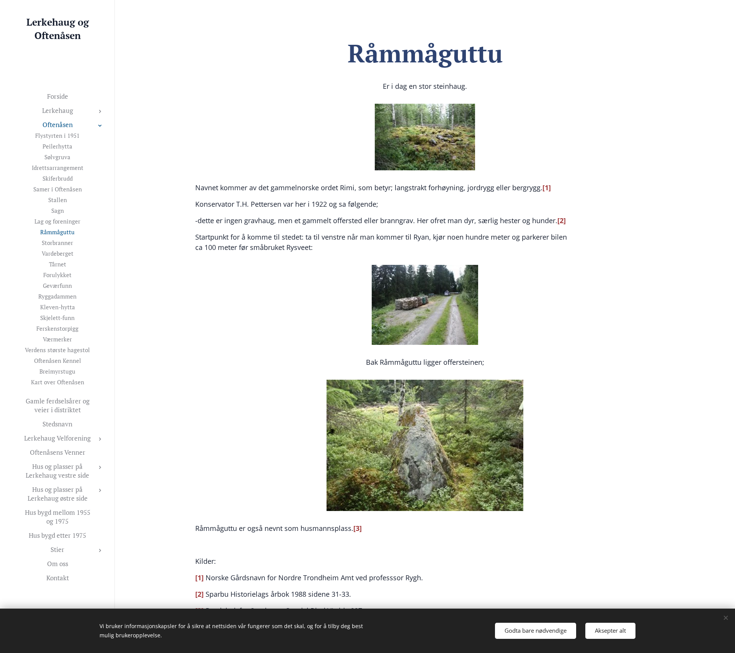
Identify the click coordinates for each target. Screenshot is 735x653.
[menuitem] (57, 96)
